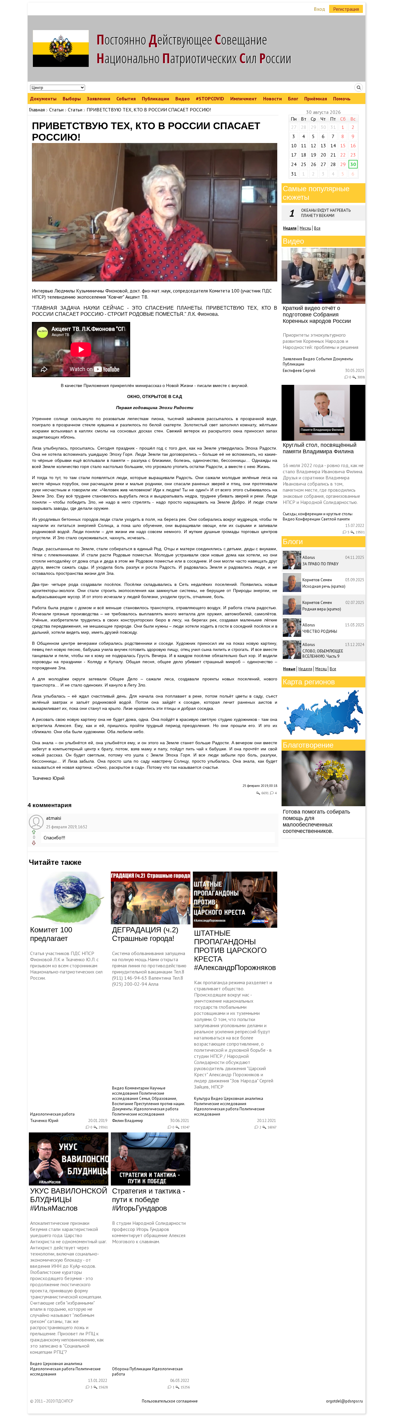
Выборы (72, 98)
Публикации (155, 98)
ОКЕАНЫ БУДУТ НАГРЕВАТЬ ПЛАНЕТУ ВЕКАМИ (326, 213)
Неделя (305, 668)
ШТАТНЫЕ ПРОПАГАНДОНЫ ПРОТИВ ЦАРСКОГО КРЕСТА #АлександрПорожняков (235, 950)
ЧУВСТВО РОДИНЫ (319, 631)
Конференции (308, 519)
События (126, 98)
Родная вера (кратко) (321, 609)
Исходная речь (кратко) (323, 586)
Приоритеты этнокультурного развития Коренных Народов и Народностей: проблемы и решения (320, 341)
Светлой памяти (335, 519)
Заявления (98, 98)
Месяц (305, 228)
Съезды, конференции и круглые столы (317, 513)
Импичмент (243, 98)
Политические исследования (138, 1114)
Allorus (308, 557)
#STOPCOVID (210, 98)
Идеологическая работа (52, 1114)
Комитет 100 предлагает (51, 934)
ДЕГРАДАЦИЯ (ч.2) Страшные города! (145, 934)
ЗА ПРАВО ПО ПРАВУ (320, 564)
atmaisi (53, 818)
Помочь (342, 98)
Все (317, 228)
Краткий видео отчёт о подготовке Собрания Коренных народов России (317, 314)
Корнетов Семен (317, 579)
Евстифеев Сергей (299, 370)
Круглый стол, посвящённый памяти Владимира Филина (319, 448)
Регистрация (346, 9)
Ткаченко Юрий (48, 778)
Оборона (120, 1369)
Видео (182, 98)
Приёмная (315, 98)
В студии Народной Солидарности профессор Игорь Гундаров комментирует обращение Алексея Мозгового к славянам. (149, 1232)
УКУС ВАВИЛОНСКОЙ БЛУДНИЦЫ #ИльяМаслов (68, 1199)
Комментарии (137, 1088)
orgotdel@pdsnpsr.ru (344, 1401)
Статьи (56, 109)
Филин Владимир (127, 1120)
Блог (293, 98)
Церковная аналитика (243, 1098)
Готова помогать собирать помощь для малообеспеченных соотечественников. (316, 821)
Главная (37, 109)
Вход (319, 9)
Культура (202, 1098)
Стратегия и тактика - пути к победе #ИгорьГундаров (148, 1199)
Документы (43, 98)
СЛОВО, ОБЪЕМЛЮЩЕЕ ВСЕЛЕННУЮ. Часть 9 (322, 653)
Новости (272, 98)
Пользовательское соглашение (170, 1401)
